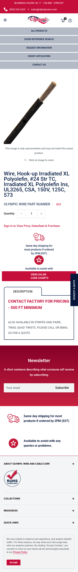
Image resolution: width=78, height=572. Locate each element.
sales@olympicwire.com (44, 9)
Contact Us (39, 64)
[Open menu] (5, 20)
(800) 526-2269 (17, 9)
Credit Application (39, 56)
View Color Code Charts (39, 276)
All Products (39, 31)
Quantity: (9, 213)
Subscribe (62, 388)
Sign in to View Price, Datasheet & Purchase (32, 226)
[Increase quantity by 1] (41, 214)
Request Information (39, 47)
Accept (13, 562)
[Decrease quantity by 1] (21, 214)
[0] (63, 20)
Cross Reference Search (39, 39)
